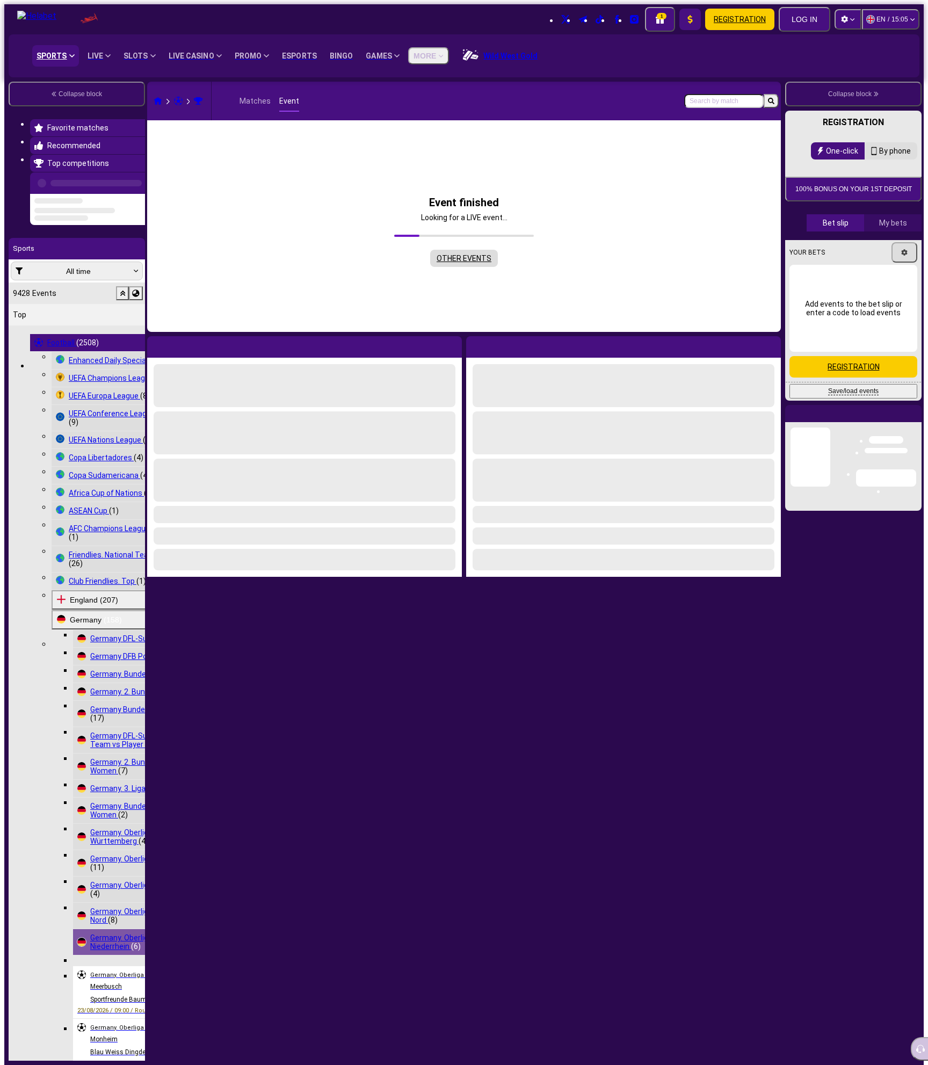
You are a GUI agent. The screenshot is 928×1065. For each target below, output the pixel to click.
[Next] (499, 344)
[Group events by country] (136, 334)
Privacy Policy (857, 284)
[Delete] (770, 344)
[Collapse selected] (122, 334)
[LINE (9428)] (157, 101)
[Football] (178, 101)
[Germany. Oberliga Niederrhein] (198, 101)
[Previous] (133, 181)
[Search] (771, 101)
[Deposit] (690, 19)
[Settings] (848, 19)
